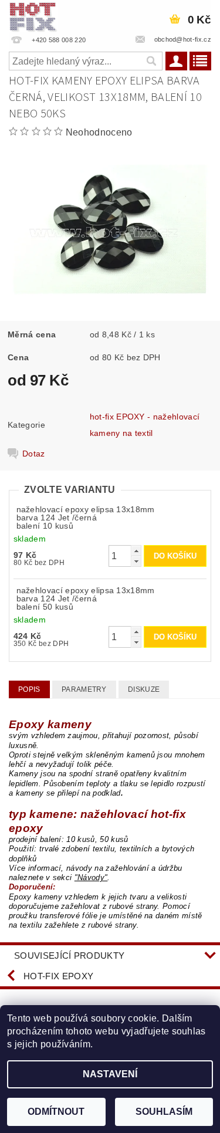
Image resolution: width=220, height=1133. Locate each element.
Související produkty (69, 955)
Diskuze (144, 689)
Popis (29, 689)
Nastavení (110, 1074)
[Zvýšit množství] (136, 550)
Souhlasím (164, 1112)
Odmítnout (56, 1112)
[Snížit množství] (136, 561)
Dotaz (33, 453)
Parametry (84, 689)
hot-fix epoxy (58, 976)
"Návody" (91, 877)
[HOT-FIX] (33, 15)
